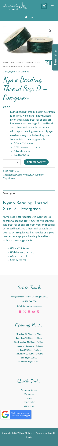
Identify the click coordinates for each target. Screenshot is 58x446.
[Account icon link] (26, 17)
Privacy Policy (29, 402)
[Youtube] (33, 311)
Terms (29, 398)
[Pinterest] (38, 311)
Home (5, 62)
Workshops (29, 394)
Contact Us (29, 406)
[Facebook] (20, 311)
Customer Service (29, 390)
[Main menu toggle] (52, 6)
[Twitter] (24, 311)
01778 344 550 (29, 301)
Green (11, 178)
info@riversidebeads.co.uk (29, 306)
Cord (12, 62)
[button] (31, 17)
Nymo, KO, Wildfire (24, 62)
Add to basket (36, 162)
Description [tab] (9, 193)
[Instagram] (29, 311)
